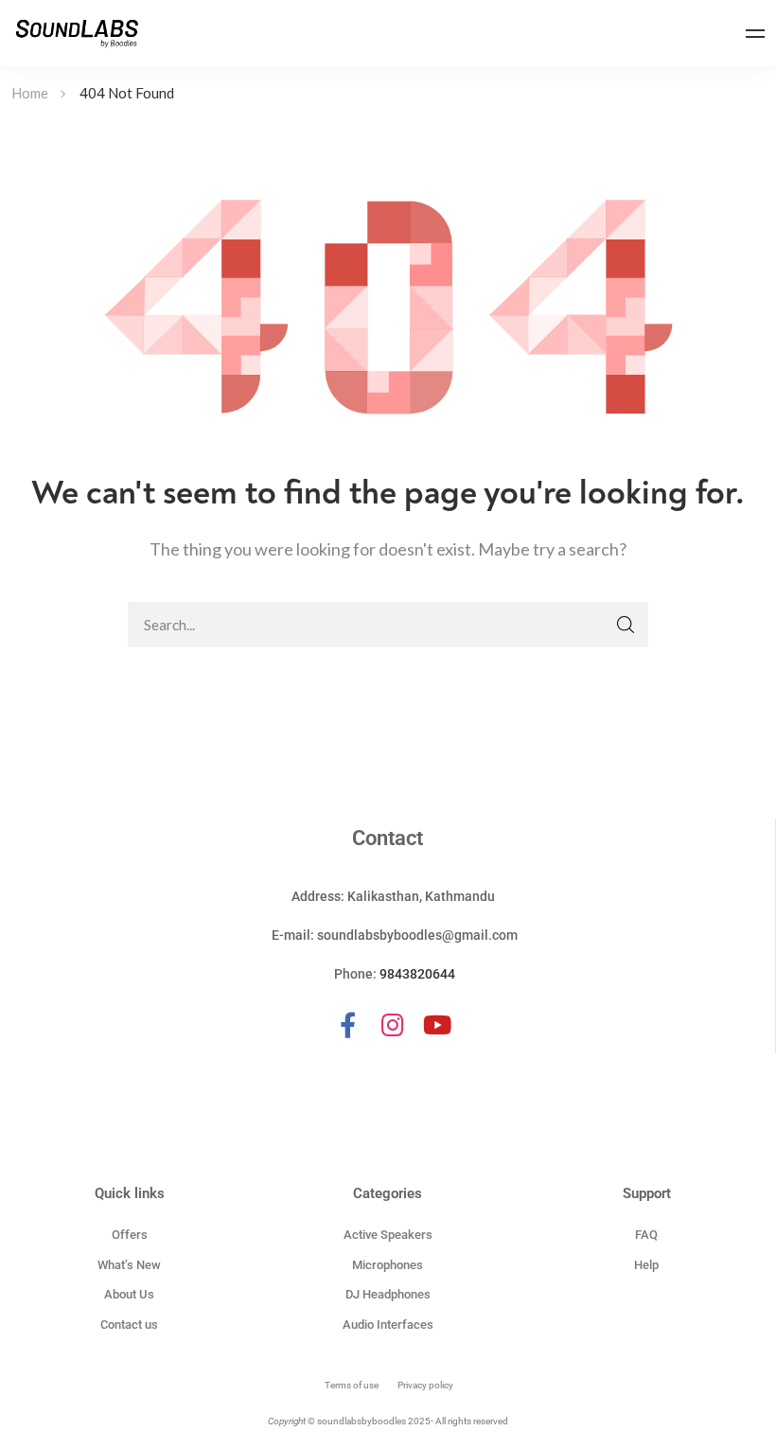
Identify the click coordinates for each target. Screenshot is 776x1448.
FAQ (646, 1234)
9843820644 (417, 973)
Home (29, 92)
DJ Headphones (388, 1294)
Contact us (129, 1324)
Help (646, 1265)
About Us (129, 1294)
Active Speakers (388, 1234)
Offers (130, 1234)
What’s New (129, 1265)
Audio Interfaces (388, 1324)
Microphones (387, 1265)
